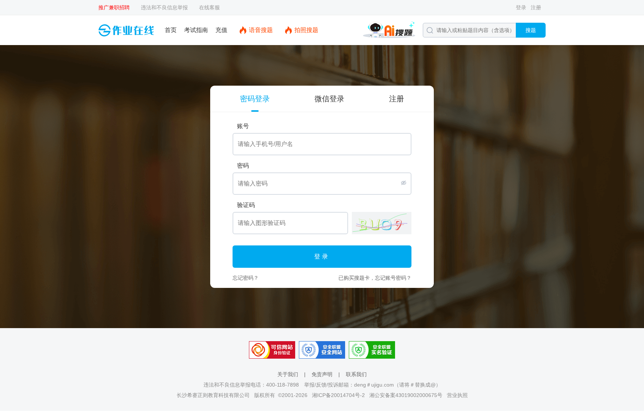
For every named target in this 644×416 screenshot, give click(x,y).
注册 (536, 7)
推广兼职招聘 (114, 7)
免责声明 (322, 374)
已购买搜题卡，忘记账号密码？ (374, 277)
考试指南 (196, 30)
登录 (521, 7)
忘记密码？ (246, 277)
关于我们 (287, 374)
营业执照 (457, 395)
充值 (221, 30)
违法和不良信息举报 (164, 7)
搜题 (530, 30)
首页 (171, 30)
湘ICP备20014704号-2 (338, 395)
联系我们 (356, 374)
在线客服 (209, 7)
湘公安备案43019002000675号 (405, 395)
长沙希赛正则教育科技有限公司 (213, 395)
